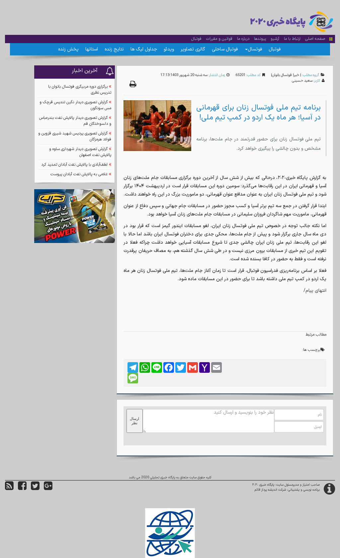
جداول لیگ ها (143, 49)
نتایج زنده (114, 49)
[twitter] (35, 488)
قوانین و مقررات (219, 39)
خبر (296, 75)
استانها (91, 49)
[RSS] (9, 488)
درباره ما (243, 39)
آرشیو (275, 39)
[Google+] (48, 488)
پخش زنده (68, 49)
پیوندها (260, 39)
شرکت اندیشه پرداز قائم (270, 489)
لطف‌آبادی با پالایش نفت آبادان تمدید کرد (74, 165)
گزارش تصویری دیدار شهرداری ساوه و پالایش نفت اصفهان (80, 152)
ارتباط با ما (292, 39)
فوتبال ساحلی (225, 49)
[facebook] (22, 488)
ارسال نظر (134, 421)
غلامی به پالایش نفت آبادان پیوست (79, 174)
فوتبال (196, 39)
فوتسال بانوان (282, 75)
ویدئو (169, 49)
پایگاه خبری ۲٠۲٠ (263, 484)
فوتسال (255, 49)
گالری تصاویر (193, 49)
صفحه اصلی (315, 39)
